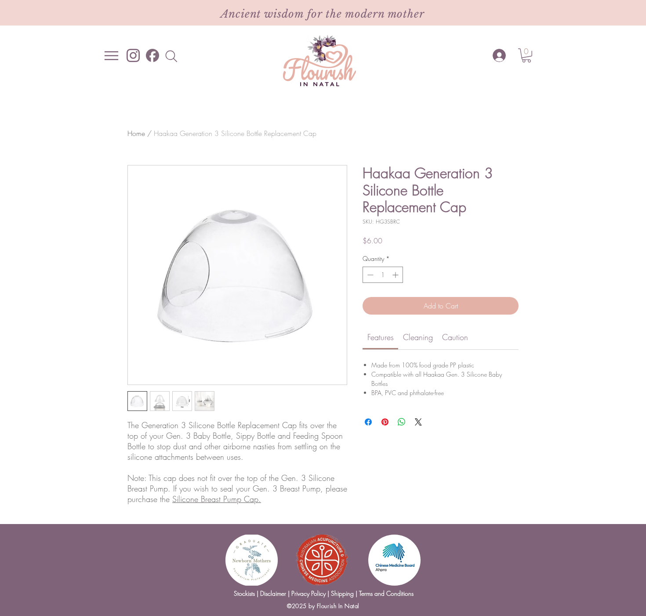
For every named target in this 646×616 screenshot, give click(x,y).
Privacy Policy (308, 593)
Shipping (342, 593)
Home (136, 133)
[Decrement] (369, 274)
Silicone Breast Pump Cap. (216, 499)
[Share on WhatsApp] (401, 422)
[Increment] (396, 274)
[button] (526, 55)
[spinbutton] (383, 274)
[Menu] (111, 55)
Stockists (244, 593)
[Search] (171, 56)
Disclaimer (273, 593)
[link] (380, 337)
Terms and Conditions (385, 593)
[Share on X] (418, 422)
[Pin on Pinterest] (385, 422)
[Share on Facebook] (368, 422)
